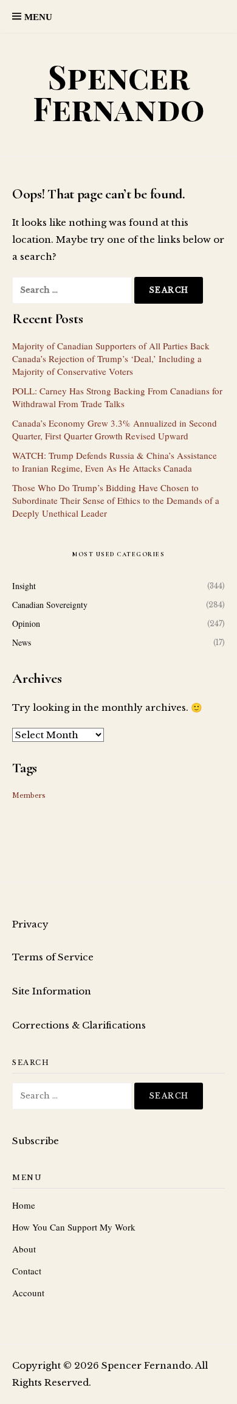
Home (23, 1205)
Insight (24, 586)
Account (28, 1293)
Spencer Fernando (119, 92)
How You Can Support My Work (74, 1227)
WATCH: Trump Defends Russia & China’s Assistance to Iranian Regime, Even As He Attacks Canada (114, 461)
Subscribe (35, 1141)
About (24, 1249)
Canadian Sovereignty (50, 604)
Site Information (51, 991)
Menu (38, 17)
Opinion (26, 623)
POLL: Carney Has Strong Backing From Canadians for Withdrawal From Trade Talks (117, 397)
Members (29, 796)
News (21, 642)
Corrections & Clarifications (79, 1025)
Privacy (30, 924)
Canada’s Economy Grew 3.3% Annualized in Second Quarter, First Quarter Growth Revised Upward (114, 429)
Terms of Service (53, 957)
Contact (26, 1271)
